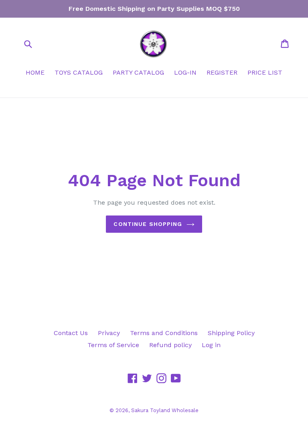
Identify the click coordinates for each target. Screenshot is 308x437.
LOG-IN (185, 72)
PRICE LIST (264, 72)
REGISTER (222, 72)
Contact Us (71, 333)
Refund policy (170, 345)
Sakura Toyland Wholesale (165, 410)
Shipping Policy (231, 333)
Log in (211, 345)
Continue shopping (147, 224)
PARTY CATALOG (138, 72)
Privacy (109, 333)
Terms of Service (113, 345)
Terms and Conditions (164, 333)
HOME (35, 72)
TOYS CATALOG (79, 72)
